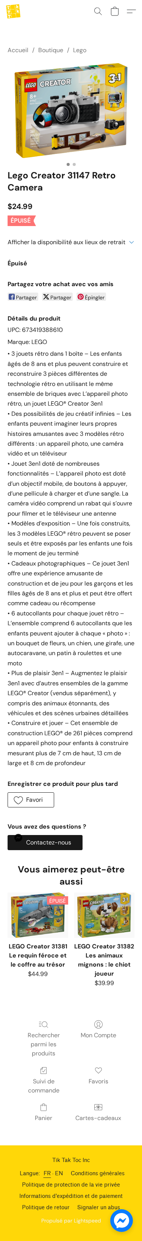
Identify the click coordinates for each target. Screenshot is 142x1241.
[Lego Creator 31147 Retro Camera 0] (71, 110)
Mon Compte (98, 1035)
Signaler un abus (98, 1207)
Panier (43, 1118)
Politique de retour (46, 1207)
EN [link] (59, 1173)
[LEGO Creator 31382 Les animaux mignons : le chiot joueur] (104, 915)
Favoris (98, 1081)
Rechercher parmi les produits (44, 1044)
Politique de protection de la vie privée (71, 1185)
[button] (13, 11)
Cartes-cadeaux (98, 1118)
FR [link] (47, 1173)
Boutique (50, 50)
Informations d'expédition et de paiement (71, 1196)
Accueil (18, 50)
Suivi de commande (43, 1085)
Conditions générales (98, 1173)
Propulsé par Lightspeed (71, 1220)
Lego (79, 50)
